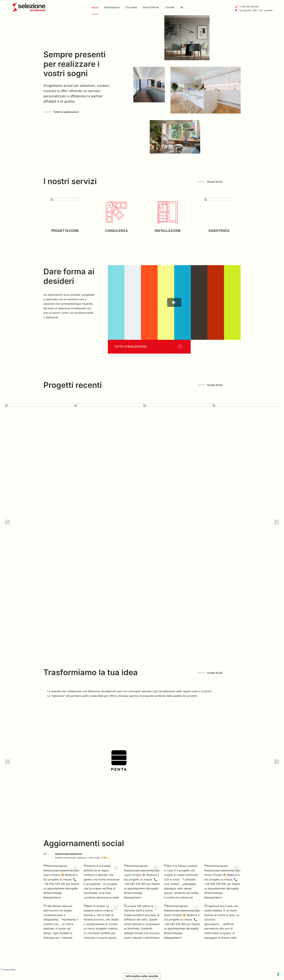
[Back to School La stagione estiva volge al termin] (102, 922)
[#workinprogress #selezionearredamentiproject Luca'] (142, 882)
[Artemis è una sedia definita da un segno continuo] (102, 882)
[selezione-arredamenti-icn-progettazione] (65, 198)
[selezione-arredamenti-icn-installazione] (167, 198)
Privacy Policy (9, 970)
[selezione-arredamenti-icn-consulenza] (116, 198)
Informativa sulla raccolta (142, 976)
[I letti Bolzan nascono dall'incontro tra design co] (61, 922)
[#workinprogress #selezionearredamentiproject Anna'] (222, 882)
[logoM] (28, 4)
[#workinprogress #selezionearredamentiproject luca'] (61, 882)
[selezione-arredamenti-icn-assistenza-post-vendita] (219, 198)
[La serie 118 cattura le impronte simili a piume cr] (142, 922)
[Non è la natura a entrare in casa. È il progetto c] (182, 882)
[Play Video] (174, 302)
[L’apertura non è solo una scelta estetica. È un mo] (222, 922)
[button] (7, 522)
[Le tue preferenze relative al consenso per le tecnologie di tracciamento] (278, 974)
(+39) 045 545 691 (249, 6)
